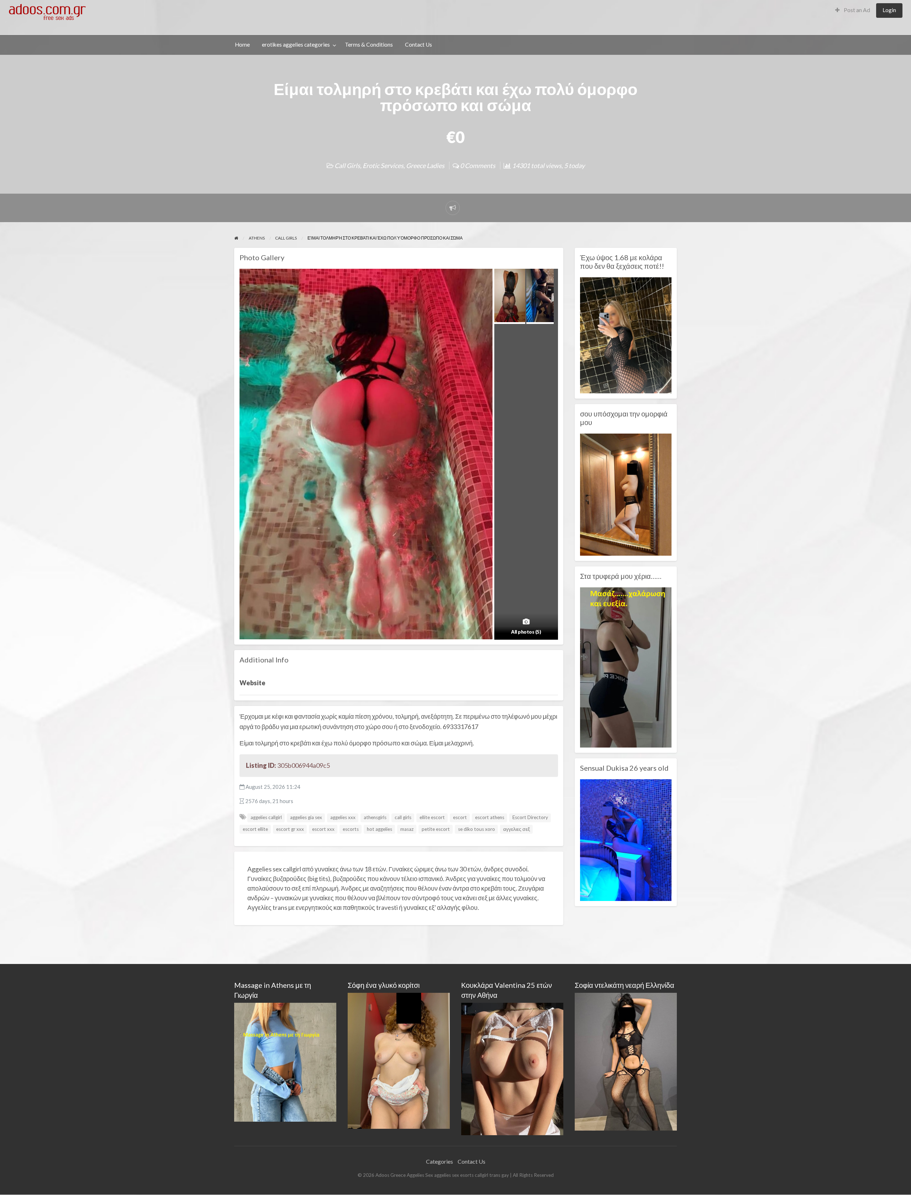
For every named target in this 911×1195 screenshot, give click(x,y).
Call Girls (347, 165)
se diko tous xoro (476, 829)
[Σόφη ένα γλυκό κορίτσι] (399, 1060)
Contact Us (418, 44)
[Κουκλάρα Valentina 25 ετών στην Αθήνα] (512, 1068)
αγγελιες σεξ (516, 829)
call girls (403, 817)
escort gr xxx (290, 829)
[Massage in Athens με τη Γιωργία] (285, 1061)
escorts (351, 829)
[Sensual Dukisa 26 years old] (626, 839)
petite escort (436, 829)
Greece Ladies (425, 165)
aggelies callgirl (266, 817)
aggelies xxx (343, 817)
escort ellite (255, 829)
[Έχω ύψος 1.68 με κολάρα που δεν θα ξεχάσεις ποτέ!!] (626, 335)
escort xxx (323, 829)
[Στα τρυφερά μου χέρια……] (626, 667)
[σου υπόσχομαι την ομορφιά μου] (626, 494)
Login (889, 10)
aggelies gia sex (306, 817)
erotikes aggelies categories (296, 44)
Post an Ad (856, 10)
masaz (407, 829)
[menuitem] (852, 10)
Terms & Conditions (369, 44)
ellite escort (432, 817)
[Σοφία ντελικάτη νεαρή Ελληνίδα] (626, 1061)
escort (460, 817)
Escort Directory (530, 817)
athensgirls (375, 817)
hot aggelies (379, 829)
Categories (439, 1161)
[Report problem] (453, 208)
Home (242, 44)
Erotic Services (383, 165)
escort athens (489, 817)
